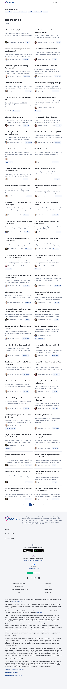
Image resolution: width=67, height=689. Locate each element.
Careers (48, 586)
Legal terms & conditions (19, 583)
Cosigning (24, 11)
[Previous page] (23, 504)
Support (7, 529)
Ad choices (48, 583)
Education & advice (10, 534)
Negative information (40, 338)
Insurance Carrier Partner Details (13, 675)
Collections (26, 125)
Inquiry (45, 11)
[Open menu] (59, 2)
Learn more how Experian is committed (33, 560)
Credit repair (26, 59)
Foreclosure (55, 162)
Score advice (8, 11)
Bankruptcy (28, 91)
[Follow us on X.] (31, 578)
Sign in (55, 2)
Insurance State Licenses (11, 672)
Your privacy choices (33, 568)
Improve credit (16, 11)
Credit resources (9, 538)
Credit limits (31, 11)
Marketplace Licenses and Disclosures (14, 669)
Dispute (58, 42)
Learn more (39, 612)
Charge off (26, 214)
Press (19, 592)
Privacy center (19, 586)
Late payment (57, 76)
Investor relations (48, 589)
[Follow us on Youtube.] (39, 578)
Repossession (27, 76)
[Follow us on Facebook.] (27, 578)
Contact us (48, 592)
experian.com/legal (17, 601)
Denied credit (39, 11)
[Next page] (43, 504)
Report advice (16, 110)
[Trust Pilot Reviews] (33, 573)
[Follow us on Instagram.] (35, 578)
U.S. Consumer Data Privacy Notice (19, 589)
